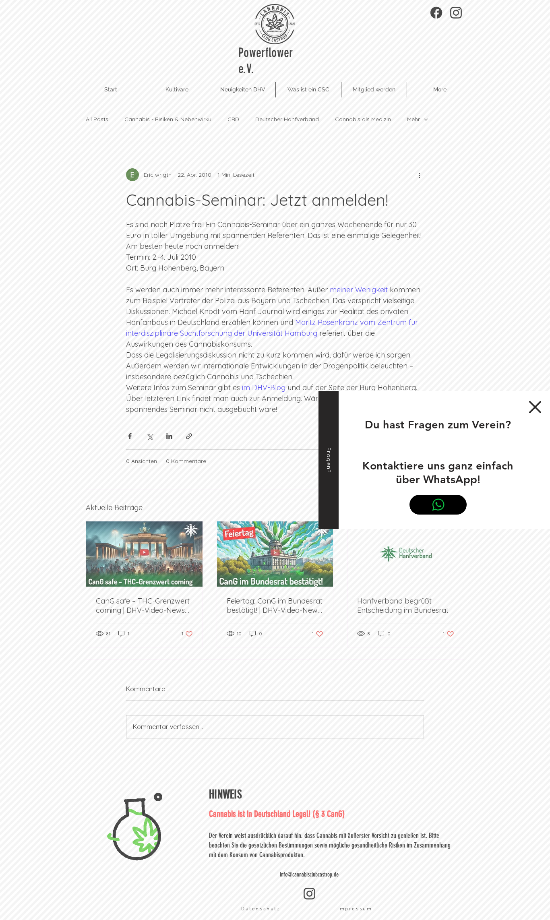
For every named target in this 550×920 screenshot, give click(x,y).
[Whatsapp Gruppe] (438, 505)
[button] (535, 407)
